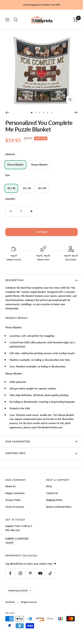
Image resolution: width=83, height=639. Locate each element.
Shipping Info (15, 453)
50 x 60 (27, 188)
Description (14, 280)
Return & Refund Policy (58, 506)
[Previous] (7, 112)
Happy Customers (15, 493)
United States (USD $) (17, 590)
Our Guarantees (17, 441)
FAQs (49, 486)
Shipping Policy (54, 499)
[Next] (76, 112)
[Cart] (75, 19)
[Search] (16, 20)
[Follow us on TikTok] (50, 573)
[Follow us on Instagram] (20, 573)
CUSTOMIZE (41, 232)
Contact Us (52, 493)
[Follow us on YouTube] (40, 573)
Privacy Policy (13, 499)
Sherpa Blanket (39, 164)
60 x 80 (42, 188)
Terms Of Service (14, 506)
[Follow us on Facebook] (10, 573)
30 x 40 (11, 188)
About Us (10, 486)
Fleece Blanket (15, 164)
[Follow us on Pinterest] (30, 573)
